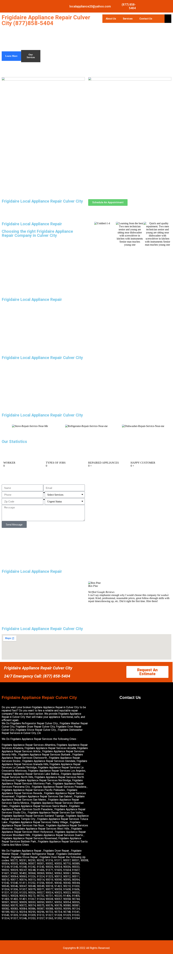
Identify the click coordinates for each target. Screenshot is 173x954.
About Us (111, 18)
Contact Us (145, 18)
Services (128, 18)
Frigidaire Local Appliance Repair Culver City (42, 201)
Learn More (11, 56)
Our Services (31, 56)
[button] (92, 594)
